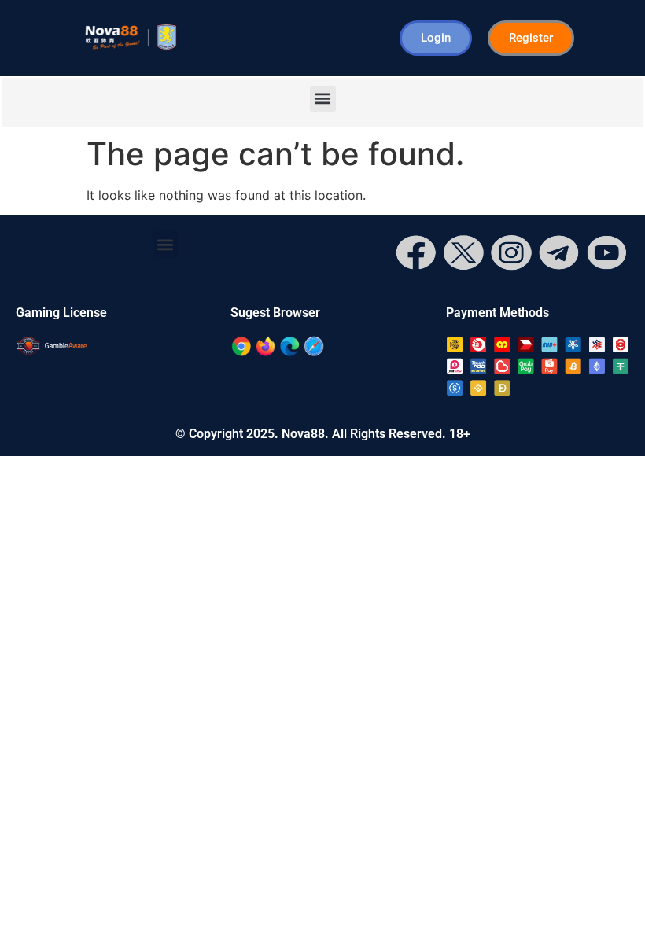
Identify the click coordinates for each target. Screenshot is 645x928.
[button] (323, 99)
